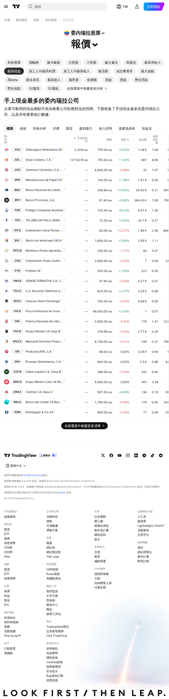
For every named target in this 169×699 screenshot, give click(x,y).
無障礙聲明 (53, 666)
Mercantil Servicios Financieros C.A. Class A (44, 341)
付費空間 (100, 587)
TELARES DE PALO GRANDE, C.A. (44, 220)
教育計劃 (143, 561)
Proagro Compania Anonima (44, 210)
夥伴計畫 (143, 556)
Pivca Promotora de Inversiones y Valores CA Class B (44, 311)
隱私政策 (52, 657)
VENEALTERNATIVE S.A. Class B (44, 281)
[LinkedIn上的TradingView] (136, 455)
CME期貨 (52, 569)
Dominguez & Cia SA (39, 412)
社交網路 (100, 516)
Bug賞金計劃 (54, 675)
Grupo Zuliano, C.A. (39, 159)
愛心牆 (98, 521)
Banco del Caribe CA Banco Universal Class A (44, 402)
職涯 (49, 609)
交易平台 (143, 534)
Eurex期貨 (53, 574)
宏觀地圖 (10, 631)
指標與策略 (101, 574)
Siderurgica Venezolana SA (44, 149)
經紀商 (50, 547)
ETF (6, 534)
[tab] (14, 62)
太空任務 (52, 595)
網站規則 (100, 534)
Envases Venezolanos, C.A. (44, 361)
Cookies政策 (54, 662)
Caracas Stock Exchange (43, 301)
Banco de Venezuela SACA (43, 240)
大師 (97, 578)
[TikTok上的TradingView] (152, 455)
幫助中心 (52, 604)
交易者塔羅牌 (55, 631)
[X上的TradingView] (103, 455)
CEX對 (8, 547)
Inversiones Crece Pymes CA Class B (44, 230)
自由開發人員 (103, 583)
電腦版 (8, 653)
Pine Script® (12, 635)
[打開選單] (6, 6)
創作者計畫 (101, 530)
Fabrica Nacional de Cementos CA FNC (44, 321)
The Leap (52, 556)
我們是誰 (52, 591)
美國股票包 (53, 578)
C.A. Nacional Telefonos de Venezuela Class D (44, 291)
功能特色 (52, 516)
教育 (97, 556)
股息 (7, 600)
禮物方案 (52, 530)
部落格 (50, 600)
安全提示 (52, 671)
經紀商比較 (53, 552)
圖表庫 (141, 521)
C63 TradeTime (56, 635)
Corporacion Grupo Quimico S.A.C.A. (44, 260)
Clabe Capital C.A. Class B (43, 371)
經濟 (7, 591)
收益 (7, 595)
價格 (49, 521)
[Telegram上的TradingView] (144, 455)
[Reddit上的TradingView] (161, 455)
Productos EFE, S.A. (39, 351)
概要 (49, 543)
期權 (7, 626)
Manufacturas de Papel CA (44, 180)
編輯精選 (100, 561)
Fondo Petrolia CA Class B (43, 331)
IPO (6, 604)
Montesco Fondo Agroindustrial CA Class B (44, 250)
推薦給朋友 (101, 525)
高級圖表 (143, 530)
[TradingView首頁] (16, 6)
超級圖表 (10, 516)
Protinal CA (33, 270)
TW (125, 7)
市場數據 (52, 525)
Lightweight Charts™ (151, 525)
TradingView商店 (57, 626)
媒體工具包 (53, 614)
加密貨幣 (10, 543)
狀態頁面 (52, 680)
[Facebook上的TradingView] (111, 455)
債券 (7, 538)
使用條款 (52, 648)
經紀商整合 (144, 552)
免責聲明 (52, 653)
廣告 (140, 547)
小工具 (141, 516)
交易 (97, 552)
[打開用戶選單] (137, 6)
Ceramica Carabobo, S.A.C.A (44, 169)
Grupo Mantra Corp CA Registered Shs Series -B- (44, 382)
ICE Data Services (31, 475)
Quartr (62, 492)
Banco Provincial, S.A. (40, 200)
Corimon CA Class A (39, 392)
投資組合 (10, 617)
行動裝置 (10, 648)
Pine (7, 556)
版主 (97, 539)
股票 (7, 529)
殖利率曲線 (11, 622)
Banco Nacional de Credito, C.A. (44, 190)
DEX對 (8, 552)
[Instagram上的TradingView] (128, 455)
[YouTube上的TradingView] (119, 455)
